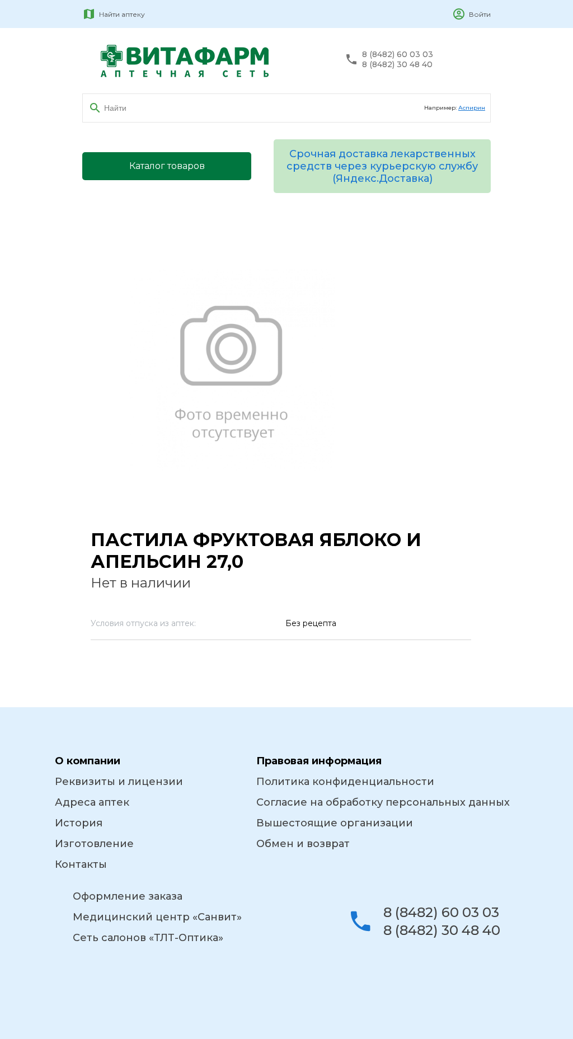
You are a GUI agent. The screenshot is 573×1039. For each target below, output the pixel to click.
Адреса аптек (92, 802)
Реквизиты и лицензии (119, 781)
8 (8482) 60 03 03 (397, 54)
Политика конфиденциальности (345, 781)
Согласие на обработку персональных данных (383, 802)
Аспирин (471, 107)
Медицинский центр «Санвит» (157, 917)
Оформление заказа (127, 896)
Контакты (81, 864)
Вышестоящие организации (334, 823)
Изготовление (94, 844)
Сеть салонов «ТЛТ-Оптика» (148, 938)
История (78, 823)
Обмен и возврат (303, 844)
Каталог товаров (167, 166)
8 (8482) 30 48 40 (397, 64)
